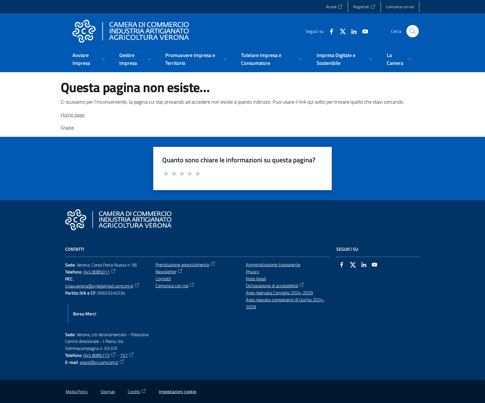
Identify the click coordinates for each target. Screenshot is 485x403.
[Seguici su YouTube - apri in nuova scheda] (363, 31)
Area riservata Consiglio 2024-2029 (279, 292)
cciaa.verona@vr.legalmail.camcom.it (99, 286)
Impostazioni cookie (177, 391)
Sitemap (107, 391)
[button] (412, 31)
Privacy (252, 271)
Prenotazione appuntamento (182, 264)
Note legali (256, 278)
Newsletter (166, 271)
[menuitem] (89, 59)
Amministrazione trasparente (273, 264)
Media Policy (77, 391)
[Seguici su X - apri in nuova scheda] (340, 31)
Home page (72, 115)
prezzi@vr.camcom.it (99, 362)
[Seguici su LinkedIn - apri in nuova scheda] (351, 31)
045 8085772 (96, 355)
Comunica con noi (171, 285)
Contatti (163, 278)
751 (124, 355)
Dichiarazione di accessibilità (272, 285)
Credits (134, 391)
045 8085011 (96, 271)
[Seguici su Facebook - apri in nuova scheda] (329, 31)
